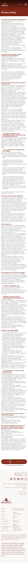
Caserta (16, 546)
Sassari (3, 552)
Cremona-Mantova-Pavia (13, 548)
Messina (3, 550)
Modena (8, 550)
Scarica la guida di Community (14, 465)
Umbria (18, 554)
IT (22, 4)
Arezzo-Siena (5, 543)
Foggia (15, 545)
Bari (10, 543)
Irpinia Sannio (9, 546)
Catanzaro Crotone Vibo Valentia (12, 544)
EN (20, 4)
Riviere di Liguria (20, 550)
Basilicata (15, 543)
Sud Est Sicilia (10, 552)
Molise (13, 550)
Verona (13, 554)
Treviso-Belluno (19, 552)
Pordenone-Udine (6, 554)
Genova (23, 548)
